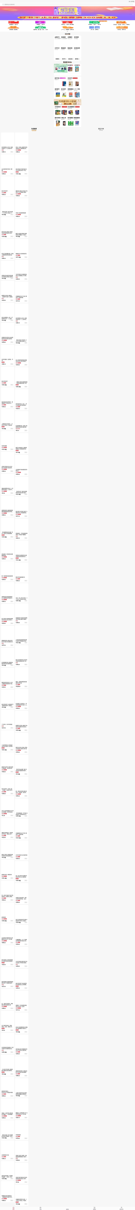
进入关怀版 (131, 1)
